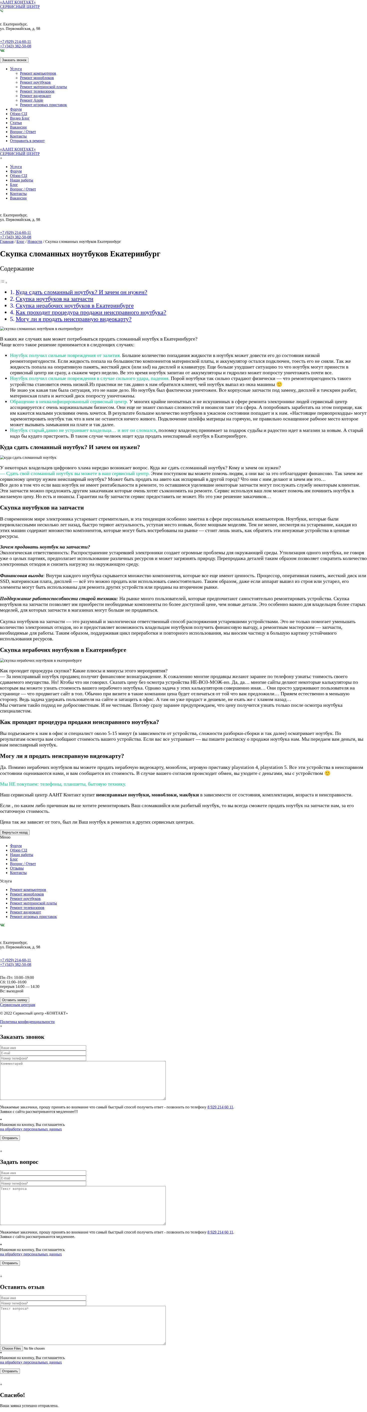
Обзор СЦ (18, 114)
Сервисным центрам (17, 1005)
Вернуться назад (15, 832)
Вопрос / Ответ (23, 132)
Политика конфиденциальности (27, 1022)
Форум (16, 109)
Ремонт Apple (31, 100)
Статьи (16, 123)
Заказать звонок (14, 60)
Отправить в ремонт (27, 141)
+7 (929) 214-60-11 (15, 41)
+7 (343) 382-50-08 (15, 46)
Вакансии (18, 127)
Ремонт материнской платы (43, 87)
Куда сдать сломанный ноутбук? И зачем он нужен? (81, 292)
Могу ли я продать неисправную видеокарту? (74, 319)
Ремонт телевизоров (37, 91)
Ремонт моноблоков (37, 78)
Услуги (16, 69)
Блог (14, 184)
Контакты (18, 136)
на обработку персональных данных (31, 1129)
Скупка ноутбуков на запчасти (54, 299)
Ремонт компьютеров (38, 73)
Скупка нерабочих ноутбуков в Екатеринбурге (75, 305)
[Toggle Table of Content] (3, 282)
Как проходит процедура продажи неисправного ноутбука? (91, 312)
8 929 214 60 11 (220, 1107)
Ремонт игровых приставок (43, 105)
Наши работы (21, 180)
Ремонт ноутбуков (35, 82)
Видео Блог (20, 118)
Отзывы (17, 868)
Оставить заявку (14, 1000)
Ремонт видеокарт (35, 96)
